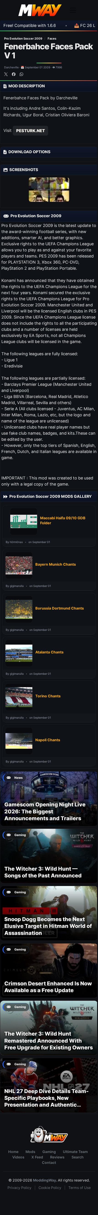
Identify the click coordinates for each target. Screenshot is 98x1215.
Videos (18, 1157)
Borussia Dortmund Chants (59, 608)
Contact (49, 1162)
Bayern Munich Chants (55, 564)
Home (13, 1152)
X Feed (37, 1157)
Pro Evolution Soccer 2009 (23, 38)
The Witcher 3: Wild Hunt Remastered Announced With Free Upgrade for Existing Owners (48, 1040)
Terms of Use (79, 1188)
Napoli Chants (47, 740)
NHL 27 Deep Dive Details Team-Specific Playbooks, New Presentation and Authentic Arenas (46, 1101)
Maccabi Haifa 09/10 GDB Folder (62, 520)
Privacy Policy (19, 1188)
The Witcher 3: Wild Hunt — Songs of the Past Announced (43, 872)
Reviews (57, 1157)
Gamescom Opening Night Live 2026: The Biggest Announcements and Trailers (44, 811)
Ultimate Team (75, 1152)
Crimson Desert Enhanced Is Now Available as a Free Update (48, 986)
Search (78, 1157)
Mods (30, 1152)
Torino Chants (48, 696)
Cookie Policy (50, 1188)
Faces (52, 38)
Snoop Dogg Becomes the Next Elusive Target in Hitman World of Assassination (48, 926)
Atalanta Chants (49, 652)
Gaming (49, 1152)
